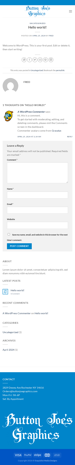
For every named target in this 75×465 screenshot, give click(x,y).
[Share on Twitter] (34, 59)
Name (10, 188)
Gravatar (56, 130)
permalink (60, 70)
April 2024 (8, 349)
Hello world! (17, 290)
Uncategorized (37, 23)
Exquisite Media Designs (46, 460)
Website (11, 219)
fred (51, 36)
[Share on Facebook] (29, 59)
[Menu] (70, 11)
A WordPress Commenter (31, 111)
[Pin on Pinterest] (45, 59)
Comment (12, 159)
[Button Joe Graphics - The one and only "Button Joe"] (37, 11)
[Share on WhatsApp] (24, 59)
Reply (69, 137)
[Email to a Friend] (40, 59)
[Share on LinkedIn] (50, 59)
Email (10, 204)
